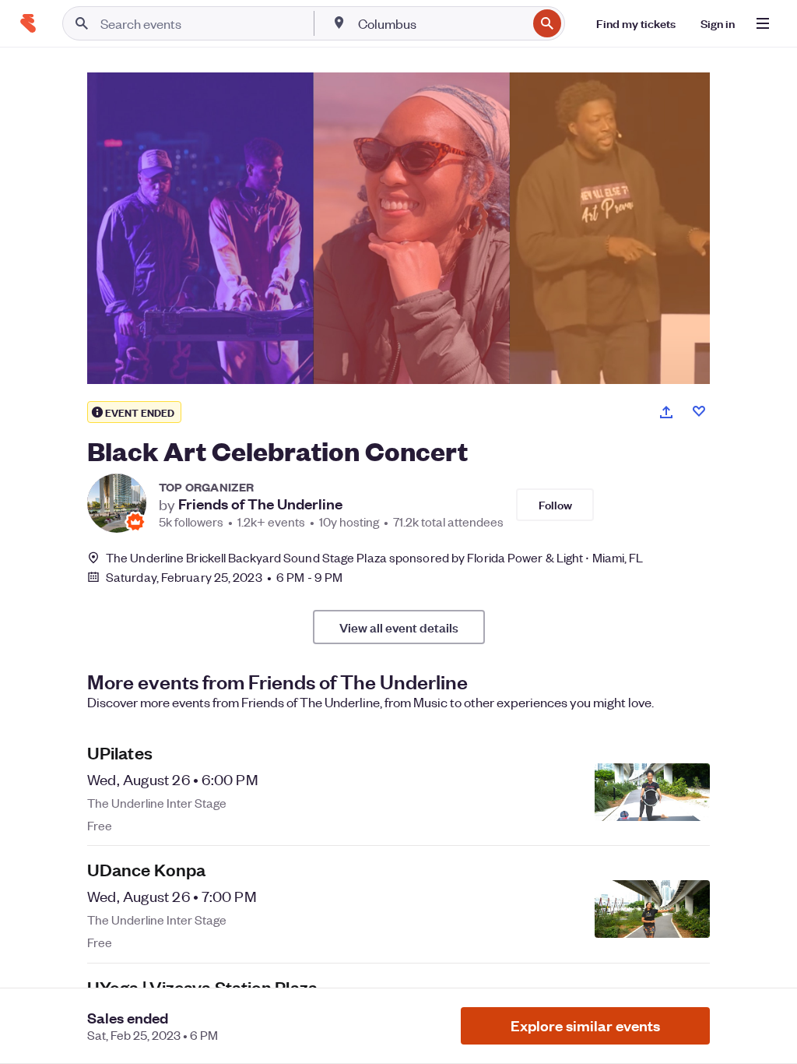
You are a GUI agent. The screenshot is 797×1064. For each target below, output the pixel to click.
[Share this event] (666, 412)
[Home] (28, 23)
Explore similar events (585, 1025)
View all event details (398, 627)
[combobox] (441, 23)
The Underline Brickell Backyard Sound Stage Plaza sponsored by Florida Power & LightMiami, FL (374, 557)
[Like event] (699, 411)
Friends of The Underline (260, 504)
